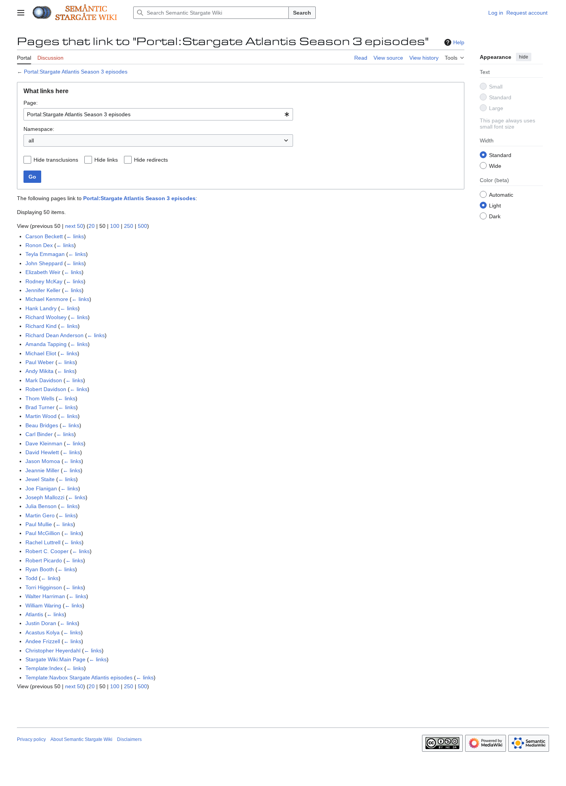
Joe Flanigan (41, 488)
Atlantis (34, 614)
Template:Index (44, 668)
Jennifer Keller (42, 290)
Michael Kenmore (46, 299)
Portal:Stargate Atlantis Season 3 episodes (75, 72)
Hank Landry (41, 308)
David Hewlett (42, 452)
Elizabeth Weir (42, 272)
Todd (31, 578)
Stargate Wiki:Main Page (55, 659)
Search (302, 13)
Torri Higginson (43, 587)
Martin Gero (40, 515)
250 (128, 226)
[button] (21, 13)
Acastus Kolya (42, 632)
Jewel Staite (40, 479)
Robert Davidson (45, 389)
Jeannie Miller (42, 470)
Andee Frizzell (42, 641)
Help (458, 42)
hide (523, 57)
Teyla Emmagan (45, 254)
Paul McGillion (42, 533)
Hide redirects (151, 160)
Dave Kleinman (43, 443)
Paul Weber (39, 362)
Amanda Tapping (46, 344)
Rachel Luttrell (42, 542)
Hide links (106, 160)
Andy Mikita (39, 371)
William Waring (43, 605)
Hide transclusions (55, 160)
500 (142, 226)
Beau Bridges (41, 425)
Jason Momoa (42, 461)
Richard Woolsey (46, 317)
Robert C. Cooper (47, 551)
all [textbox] (31, 140)
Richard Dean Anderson (54, 335)
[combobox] (158, 114)
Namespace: (38, 129)
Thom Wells (39, 398)
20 (92, 226)
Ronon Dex (39, 245)
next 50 (74, 226)
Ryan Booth (39, 569)
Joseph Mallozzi (44, 497)
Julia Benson (41, 506)
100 (114, 226)
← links (75, 236)
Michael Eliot (40, 353)
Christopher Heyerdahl (52, 650)
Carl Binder (39, 434)
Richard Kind (41, 326)
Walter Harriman (45, 596)
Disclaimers (129, 739)
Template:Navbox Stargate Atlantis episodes (78, 677)
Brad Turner (40, 407)
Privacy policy (31, 739)
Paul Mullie (38, 524)
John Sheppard (44, 263)
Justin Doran (40, 623)
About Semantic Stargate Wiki (81, 739)
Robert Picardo (43, 560)
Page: (30, 103)
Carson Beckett (44, 236)
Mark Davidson (43, 380)
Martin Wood (41, 416)
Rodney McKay (43, 281)
